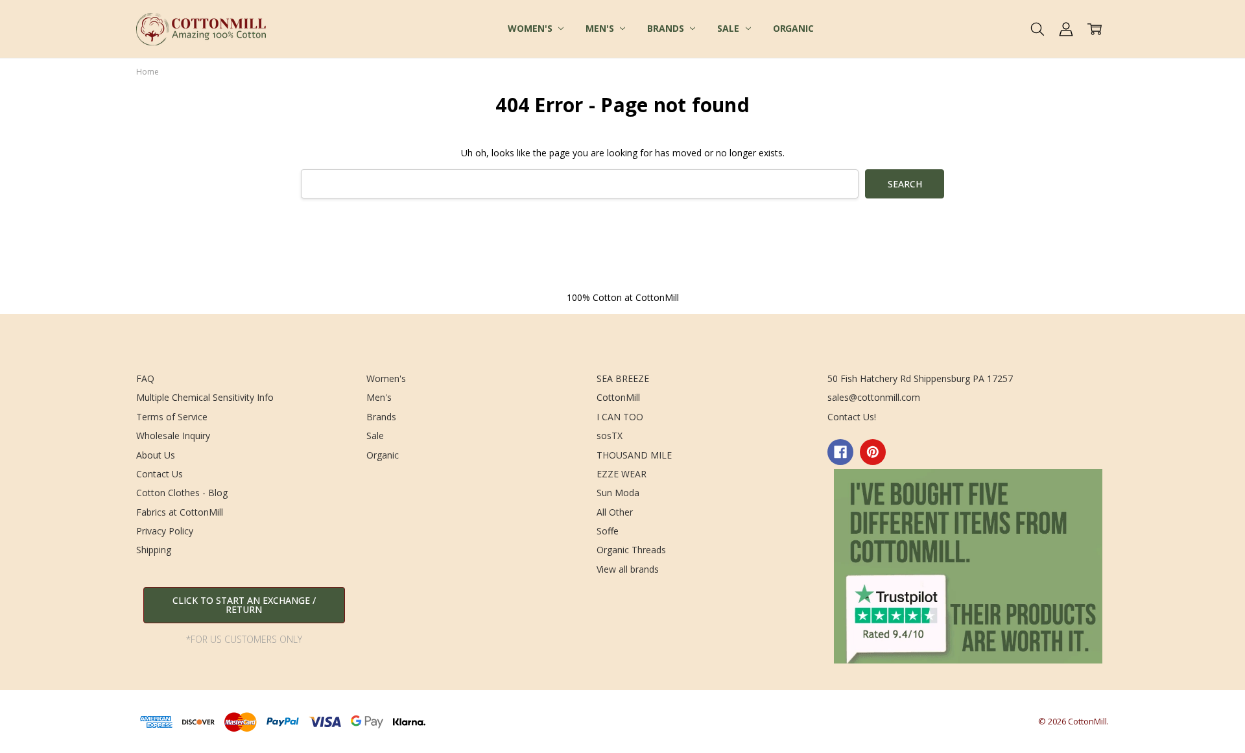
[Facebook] (840, 452)
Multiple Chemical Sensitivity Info (205, 397)
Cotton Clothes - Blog (182, 492)
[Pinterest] (873, 452)
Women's (531, 28)
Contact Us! (851, 417)
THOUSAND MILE (634, 455)
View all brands (628, 569)
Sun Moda (618, 492)
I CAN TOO (620, 417)
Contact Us (159, 474)
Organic (793, 28)
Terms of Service (172, 417)
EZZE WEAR (621, 474)
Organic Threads (631, 550)
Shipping (153, 550)
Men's (601, 28)
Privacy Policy (164, 531)
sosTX (609, 435)
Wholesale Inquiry (173, 435)
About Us (155, 455)
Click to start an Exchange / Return (244, 605)
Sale (729, 28)
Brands (666, 28)
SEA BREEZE (623, 378)
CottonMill (618, 397)
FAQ (145, 378)
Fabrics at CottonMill (179, 512)
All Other (615, 512)
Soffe (608, 531)
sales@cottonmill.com (873, 397)
